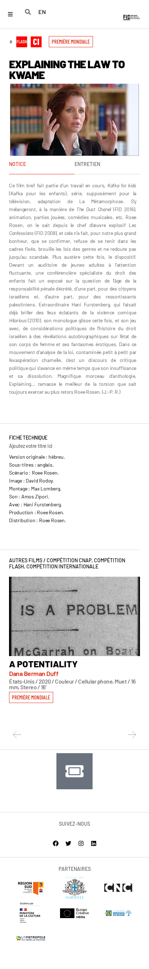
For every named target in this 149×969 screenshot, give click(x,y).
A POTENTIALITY (43, 663)
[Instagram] (81, 843)
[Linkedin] (94, 843)
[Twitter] (68, 843)
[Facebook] (56, 843)
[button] (71, 41)
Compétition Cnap (69, 560)
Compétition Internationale (62, 566)
